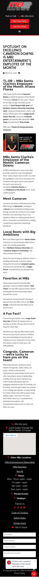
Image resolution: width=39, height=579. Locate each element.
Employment (20, 523)
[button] (19, 31)
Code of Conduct (20, 512)
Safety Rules (20, 518)
